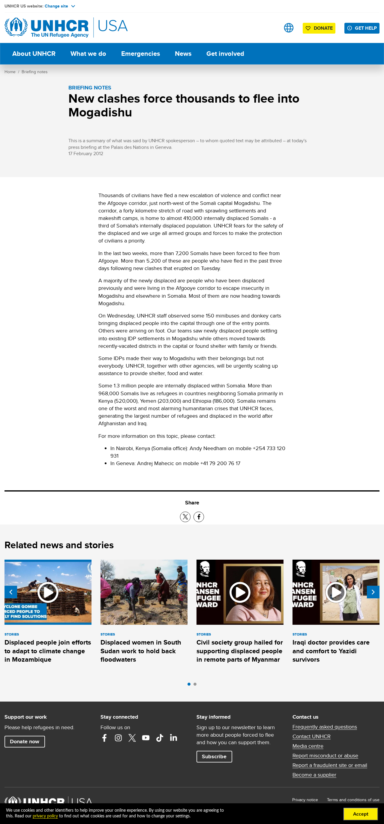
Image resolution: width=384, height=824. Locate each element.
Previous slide (10, 592)
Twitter (132, 738)
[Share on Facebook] (199, 517)
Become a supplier (314, 774)
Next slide (373, 592)
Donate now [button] (24, 741)
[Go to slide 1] (191, 686)
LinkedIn (173, 738)
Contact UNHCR (311, 736)
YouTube (146, 738)
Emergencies (140, 54)
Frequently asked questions (324, 726)
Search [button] (270, 28)
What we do (88, 54)
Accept (360, 814)
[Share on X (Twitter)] (185, 517)
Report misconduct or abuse (325, 755)
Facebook (104, 738)
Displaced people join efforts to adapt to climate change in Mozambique (47, 650)
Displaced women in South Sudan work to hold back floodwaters (140, 650)
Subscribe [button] (214, 756)
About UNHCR (34, 54)
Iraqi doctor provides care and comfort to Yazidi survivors (331, 650)
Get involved (225, 54)
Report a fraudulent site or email (329, 765)
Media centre (307, 746)
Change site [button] (56, 6)
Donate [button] (323, 28)
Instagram (118, 738)
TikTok (160, 738)
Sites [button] (289, 28)
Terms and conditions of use (353, 800)
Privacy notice (305, 800)
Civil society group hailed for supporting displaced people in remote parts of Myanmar (239, 650)
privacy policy (45, 816)
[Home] (46, 28)
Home (10, 72)
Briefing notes (35, 72)
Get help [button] (366, 28)
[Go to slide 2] (197, 686)
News (183, 54)
